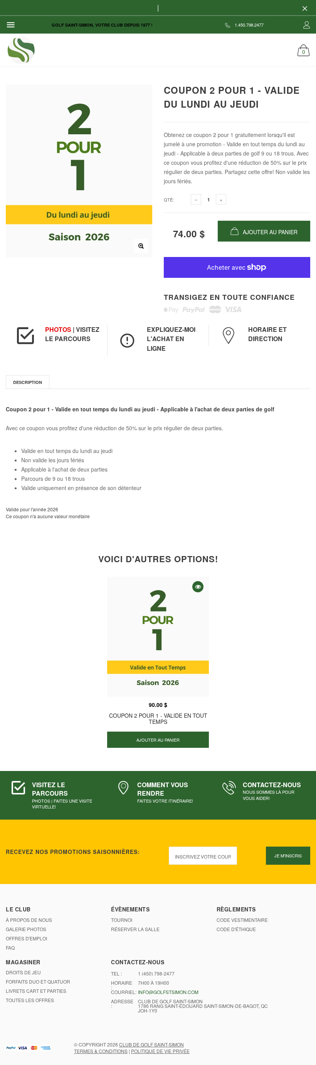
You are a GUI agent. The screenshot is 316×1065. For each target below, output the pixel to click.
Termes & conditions (101, 1051)
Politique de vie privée (160, 1051)
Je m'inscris (288, 855)
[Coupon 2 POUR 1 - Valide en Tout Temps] (158, 637)
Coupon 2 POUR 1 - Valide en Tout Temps (158, 718)
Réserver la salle (135, 929)
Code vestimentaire (242, 920)
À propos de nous (29, 920)
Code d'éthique (236, 929)
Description (27, 382)
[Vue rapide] (197, 586)
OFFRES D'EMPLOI (26, 938)
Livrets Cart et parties (36, 991)
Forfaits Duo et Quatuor (38, 981)
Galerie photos (26, 929)
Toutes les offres (30, 1000)
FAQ (10, 947)
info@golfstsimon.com (168, 992)
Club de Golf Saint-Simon (151, 1044)
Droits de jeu (23, 972)
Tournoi (121, 920)
